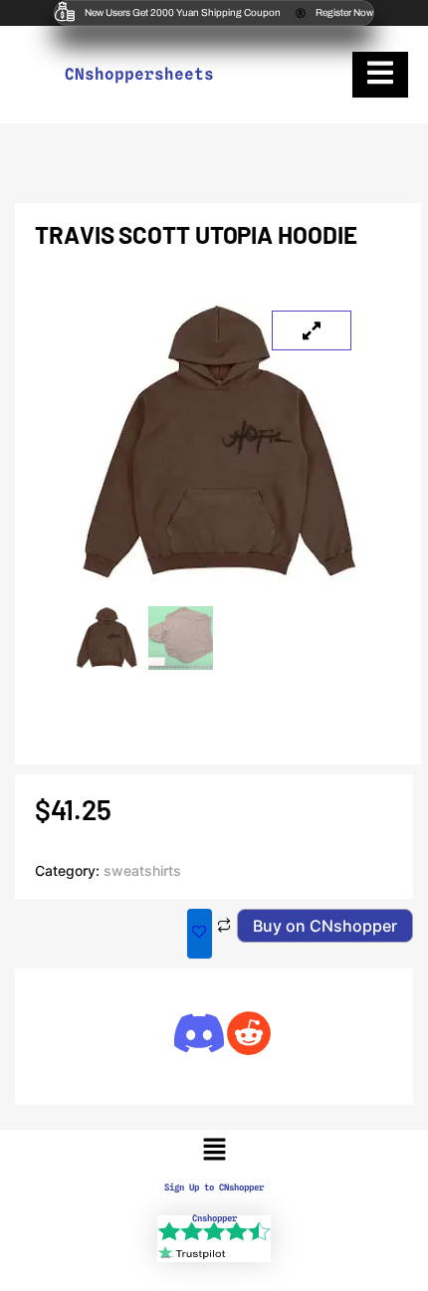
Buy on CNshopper (325, 926)
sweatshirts (142, 870)
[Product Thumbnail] (311, 330)
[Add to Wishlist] (199, 934)
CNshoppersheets (139, 74)
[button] (214, 1151)
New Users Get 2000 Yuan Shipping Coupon (183, 12)
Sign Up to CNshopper (214, 1187)
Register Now (344, 12)
